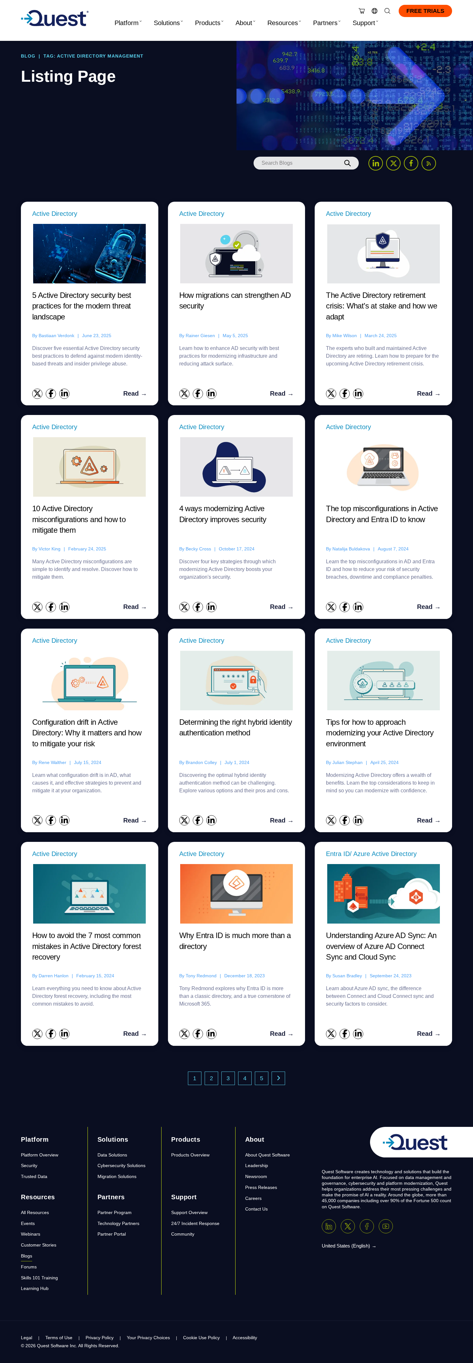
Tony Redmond (201, 975)
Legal (26, 1337)
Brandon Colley (201, 762)
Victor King (49, 548)
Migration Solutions (116, 1176)
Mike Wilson (344, 335)
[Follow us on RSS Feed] (429, 163)
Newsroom (256, 1176)
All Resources (35, 1212)
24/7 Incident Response (195, 1223)
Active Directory (54, 213)
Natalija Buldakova (351, 548)
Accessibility (245, 1337)
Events (28, 1223)
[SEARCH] (347, 163)
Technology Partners (118, 1223)
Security (29, 1165)
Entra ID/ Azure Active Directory (371, 854)
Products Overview (190, 1154)
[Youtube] (386, 1226)
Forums (29, 1266)
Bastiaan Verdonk (56, 335)
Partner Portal (111, 1234)
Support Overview (189, 1212)
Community (182, 1234)
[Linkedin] (329, 1226)
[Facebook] (367, 1226)
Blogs (26, 1255)
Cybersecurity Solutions (121, 1165)
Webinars (30, 1234)
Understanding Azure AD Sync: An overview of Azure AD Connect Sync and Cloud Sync (381, 946)
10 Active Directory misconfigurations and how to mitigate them (78, 519)
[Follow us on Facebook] (411, 163)
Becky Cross (198, 548)
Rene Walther (52, 762)
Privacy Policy (100, 1337)
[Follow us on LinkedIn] (375, 163)
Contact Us (256, 1208)
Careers (253, 1198)
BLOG (28, 56)
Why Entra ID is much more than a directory (235, 941)
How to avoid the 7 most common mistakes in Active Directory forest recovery (86, 946)
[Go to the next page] (278, 1078)
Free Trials (425, 11)
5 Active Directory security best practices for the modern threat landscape (81, 306)
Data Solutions (112, 1154)
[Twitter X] (348, 1226)
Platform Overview (39, 1154)
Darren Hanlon (54, 975)
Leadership (256, 1165)
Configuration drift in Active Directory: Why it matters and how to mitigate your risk (86, 733)
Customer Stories (38, 1245)
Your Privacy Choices (148, 1337)
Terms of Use (58, 1337)
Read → (135, 393)
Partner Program (114, 1212)
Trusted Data (34, 1176)
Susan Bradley (347, 975)
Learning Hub (35, 1288)
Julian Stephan (347, 762)
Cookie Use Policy (201, 1337)
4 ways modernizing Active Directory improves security (222, 514)
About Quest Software (267, 1154)
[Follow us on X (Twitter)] (393, 163)
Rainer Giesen (200, 335)
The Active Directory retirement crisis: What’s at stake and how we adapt (381, 306)
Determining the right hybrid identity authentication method (235, 727)
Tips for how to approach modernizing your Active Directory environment (379, 733)
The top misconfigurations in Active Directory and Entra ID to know (382, 514)
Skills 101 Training (39, 1277)
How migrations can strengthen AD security (235, 300)
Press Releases (261, 1187)
